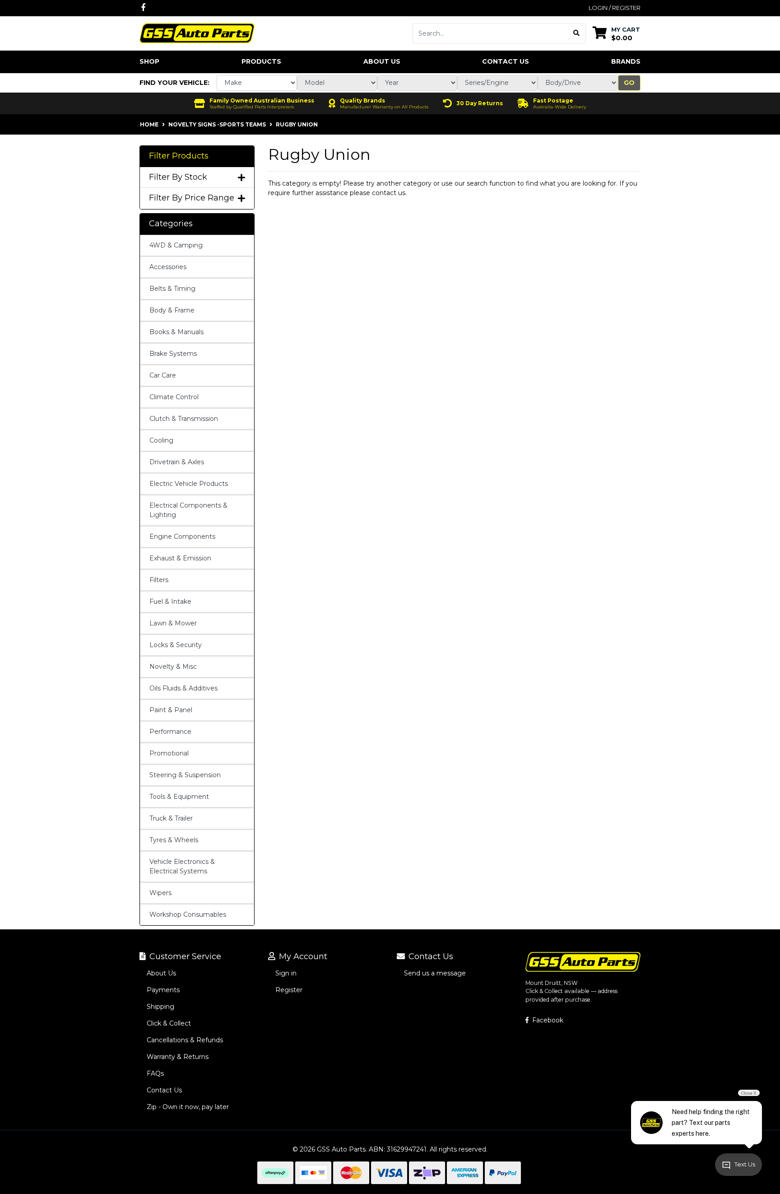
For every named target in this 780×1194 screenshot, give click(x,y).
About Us (381, 61)
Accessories (167, 267)
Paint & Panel (170, 710)
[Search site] (576, 33)
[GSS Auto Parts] (197, 32)
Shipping (160, 1007)
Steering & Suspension (185, 775)
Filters (158, 580)
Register (288, 990)
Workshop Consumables (187, 914)
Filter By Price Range (191, 198)
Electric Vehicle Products (188, 484)
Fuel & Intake (170, 601)
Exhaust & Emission (180, 558)
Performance (170, 732)
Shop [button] (149, 61)
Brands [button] (626, 61)
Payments (163, 990)
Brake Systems (173, 354)
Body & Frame (172, 310)
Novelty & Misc (173, 666)
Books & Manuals (176, 332)
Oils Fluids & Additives (183, 688)
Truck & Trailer (171, 818)
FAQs (155, 1073)
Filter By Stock (178, 177)
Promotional (169, 753)
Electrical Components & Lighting (188, 510)
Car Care (162, 375)
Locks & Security (175, 645)
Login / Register (615, 7)
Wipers (160, 893)
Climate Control (174, 397)
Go (629, 83)
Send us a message (435, 973)
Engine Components (182, 536)
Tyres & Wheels (173, 840)
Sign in (286, 973)
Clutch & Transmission (183, 419)
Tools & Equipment (179, 797)
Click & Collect (169, 1023)
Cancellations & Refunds (185, 1040)
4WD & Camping (176, 245)
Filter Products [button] (179, 156)
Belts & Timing (172, 289)
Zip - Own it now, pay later (188, 1107)
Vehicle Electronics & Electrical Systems (182, 866)
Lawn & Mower (173, 623)
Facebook (546, 1020)
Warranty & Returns (178, 1057)
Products (261, 61)
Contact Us (505, 61)
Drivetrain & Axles (176, 462)
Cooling (161, 440)
